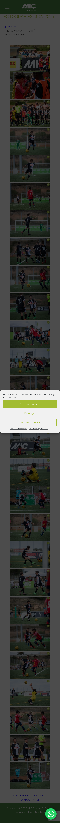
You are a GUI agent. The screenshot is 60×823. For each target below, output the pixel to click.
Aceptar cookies (30, 404)
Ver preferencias (30, 422)
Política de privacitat (38, 428)
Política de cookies (18, 428)
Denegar (30, 413)
